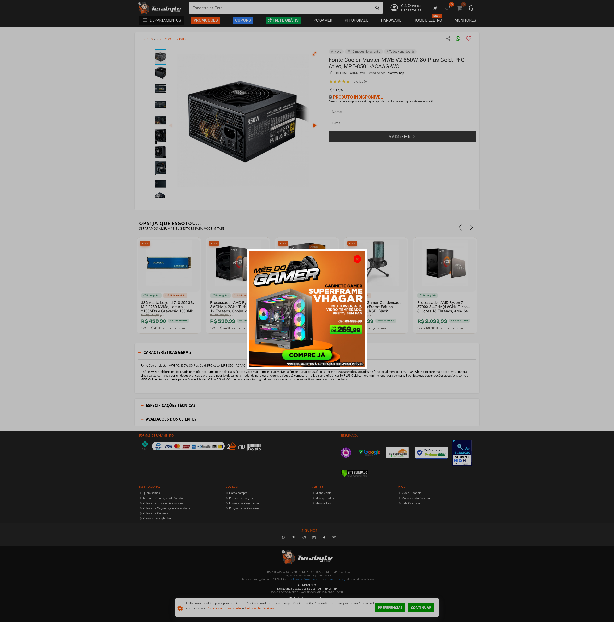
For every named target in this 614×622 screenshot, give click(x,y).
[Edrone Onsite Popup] (307, 311)
